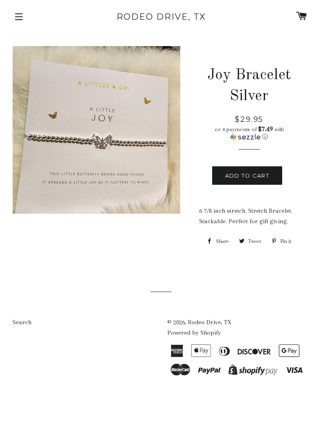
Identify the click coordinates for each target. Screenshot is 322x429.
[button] (249, 133)
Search (22, 322)
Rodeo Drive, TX (161, 17)
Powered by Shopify (194, 332)
